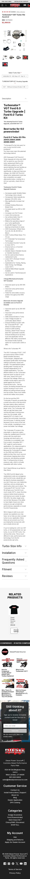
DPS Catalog (15, 803)
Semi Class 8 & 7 (15, 820)
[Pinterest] (13, 863)
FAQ (15, 837)
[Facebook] (5, 863)
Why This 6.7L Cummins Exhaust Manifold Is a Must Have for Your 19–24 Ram (8, 693)
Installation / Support (21, 1)
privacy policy (7, 736)
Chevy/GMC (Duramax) (15, 822)
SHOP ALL (15, 825)
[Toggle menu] (2, 5)
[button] (24, 5)
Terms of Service (15, 869)
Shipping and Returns (15, 840)
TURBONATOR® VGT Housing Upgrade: (15, 82)
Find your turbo (6, 1)
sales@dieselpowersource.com (15, 780)
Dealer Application (15, 800)
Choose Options (16, 630)
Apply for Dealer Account (15, 842)
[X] (17, 863)
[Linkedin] (25, 863)
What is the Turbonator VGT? (22, 670)
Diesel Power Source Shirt (12, 620)
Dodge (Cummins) (15, 815)
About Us (15, 795)
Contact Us (15, 790)
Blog (15, 798)
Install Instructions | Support (15, 793)
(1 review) (13, 11)
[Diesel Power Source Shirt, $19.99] (14, 609)
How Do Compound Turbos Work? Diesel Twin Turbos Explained (8, 673)
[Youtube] (21, 863)
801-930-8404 (15, 777)
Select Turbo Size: (18, 73)
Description (6, 99)
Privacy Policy (15, 873)
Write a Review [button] (21, 12)
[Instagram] (9, 863)
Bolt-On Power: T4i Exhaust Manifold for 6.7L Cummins (22, 692)
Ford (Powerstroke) (15, 817)
